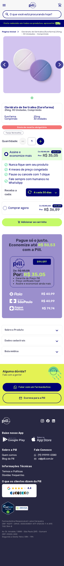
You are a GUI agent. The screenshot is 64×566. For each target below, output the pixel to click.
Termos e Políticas (12, 471)
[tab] (32, 98)
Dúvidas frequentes (13, 475)
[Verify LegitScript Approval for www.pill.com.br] (8, 508)
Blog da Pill (8, 458)
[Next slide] (59, 65)
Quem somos (9, 455)
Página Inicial (9, 32)
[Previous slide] (5, 65)
